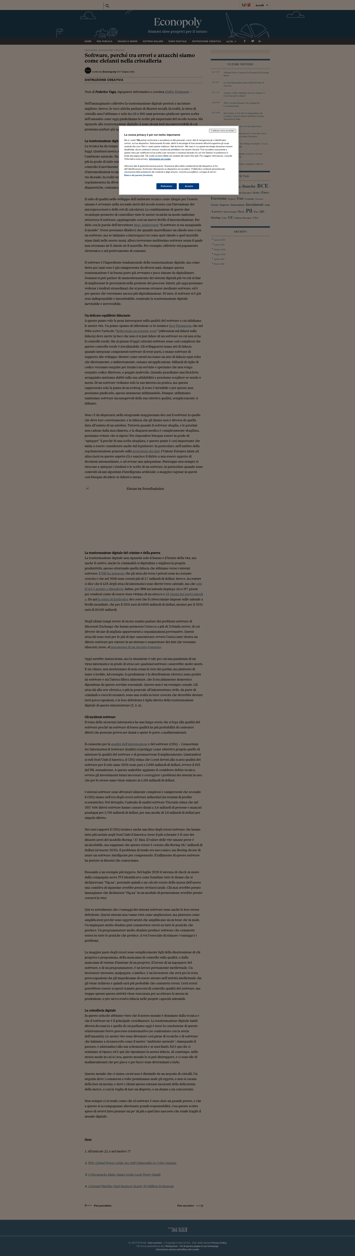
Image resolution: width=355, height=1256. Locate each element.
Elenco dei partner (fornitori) (138, 175)
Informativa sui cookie (160, 159)
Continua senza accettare (222, 130)
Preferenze (166, 186)
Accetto (189, 186)
